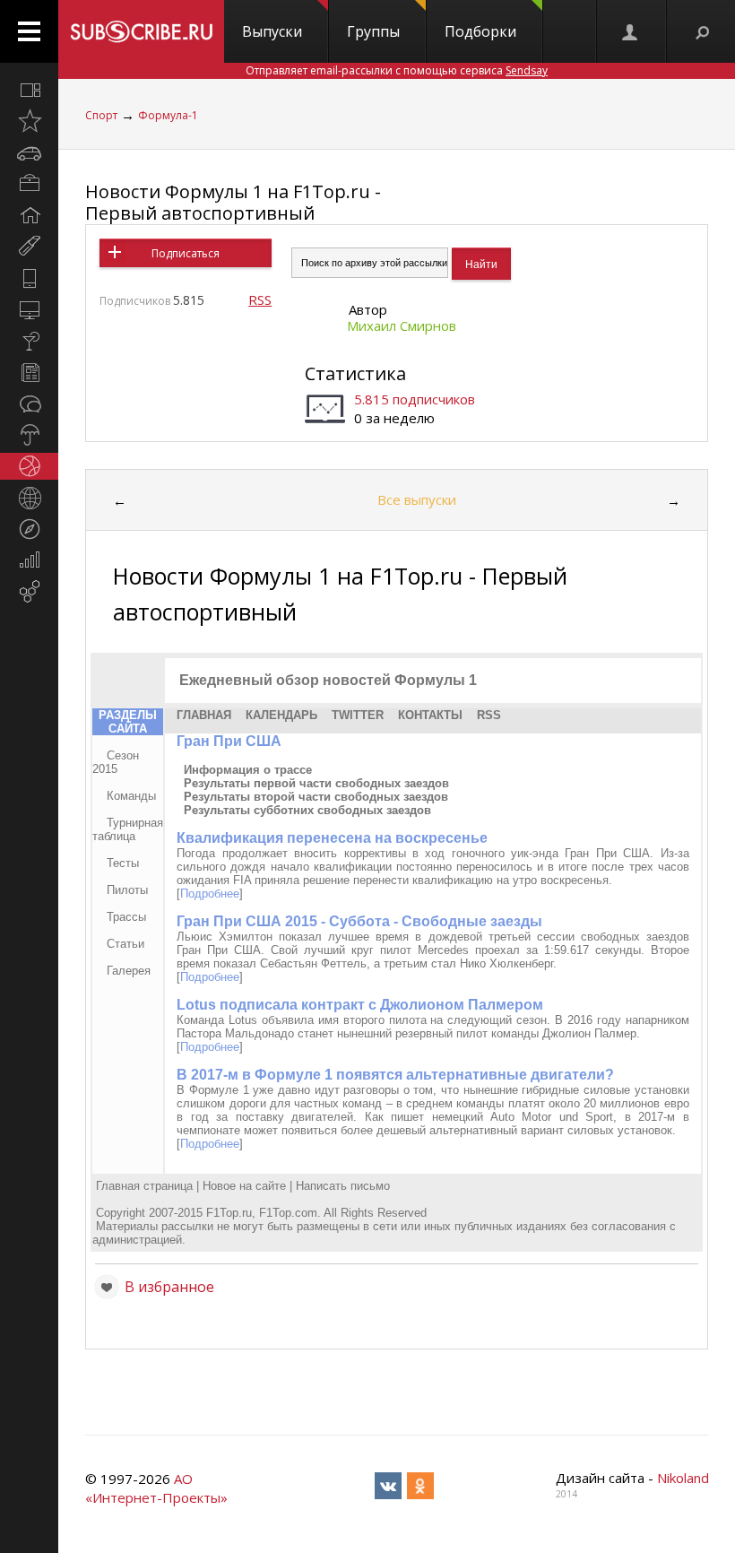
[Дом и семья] (29, 215)
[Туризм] (29, 529)
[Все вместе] (29, 89)
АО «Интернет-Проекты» (156, 1488)
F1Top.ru (229, 1212)
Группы (373, 31)
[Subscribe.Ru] (141, 31)
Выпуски (272, 31)
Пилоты (127, 890)
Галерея (129, 970)
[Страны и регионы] (29, 497)
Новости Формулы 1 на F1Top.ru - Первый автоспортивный (233, 202)
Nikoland (683, 1478)
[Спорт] (29, 466)
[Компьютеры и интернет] (29, 309)
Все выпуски (416, 499)
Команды (131, 796)
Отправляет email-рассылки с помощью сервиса (397, 70)
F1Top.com (288, 1212)
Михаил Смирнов (401, 325)
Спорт (101, 115)
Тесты (123, 863)
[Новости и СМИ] (29, 372)
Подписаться (185, 253)
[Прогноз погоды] (29, 434)
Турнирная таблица (127, 829)
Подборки (480, 31)
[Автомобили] (29, 152)
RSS (260, 299)
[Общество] (29, 403)
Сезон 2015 (115, 762)
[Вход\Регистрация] (631, 31)
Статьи (125, 943)
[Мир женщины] (29, 246)
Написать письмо (343, 1186)
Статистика (355, 373)
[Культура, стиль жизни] (29, 340)
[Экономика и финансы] (29, 560)
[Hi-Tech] (29, 278)
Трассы (126, 917)
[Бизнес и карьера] (29, 183)
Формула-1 (168, 115)
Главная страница (144, 1186)
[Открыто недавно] (29, 121)
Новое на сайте (244, 1186)
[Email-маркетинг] (29, 591)
